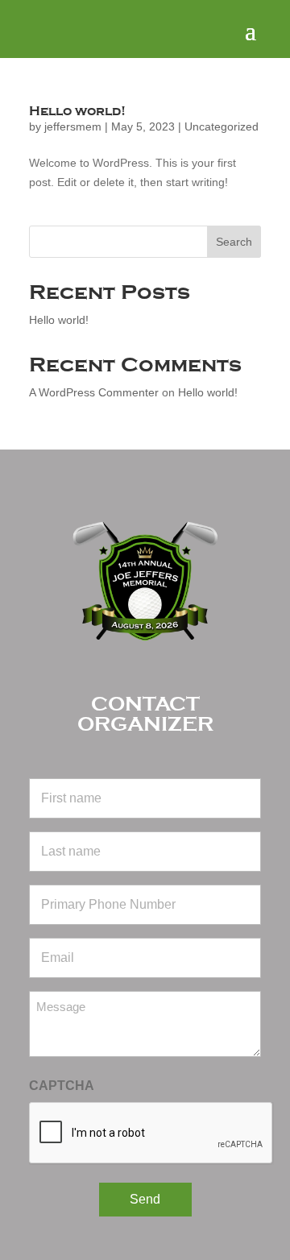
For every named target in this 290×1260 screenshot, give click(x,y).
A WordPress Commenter (94, 392)
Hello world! (77, 111)
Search (234, 241)
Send (145, 1199)
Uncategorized (221, 126)
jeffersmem (73, 126)
